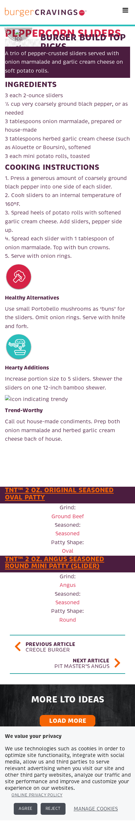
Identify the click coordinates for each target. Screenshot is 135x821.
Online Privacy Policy (37, 795)
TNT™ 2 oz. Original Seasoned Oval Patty (59, 493)
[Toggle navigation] (125, 10)
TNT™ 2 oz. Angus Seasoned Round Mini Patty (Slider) (54, 562)
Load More (67, 721)
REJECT (53, 808)
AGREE (25, 808)
